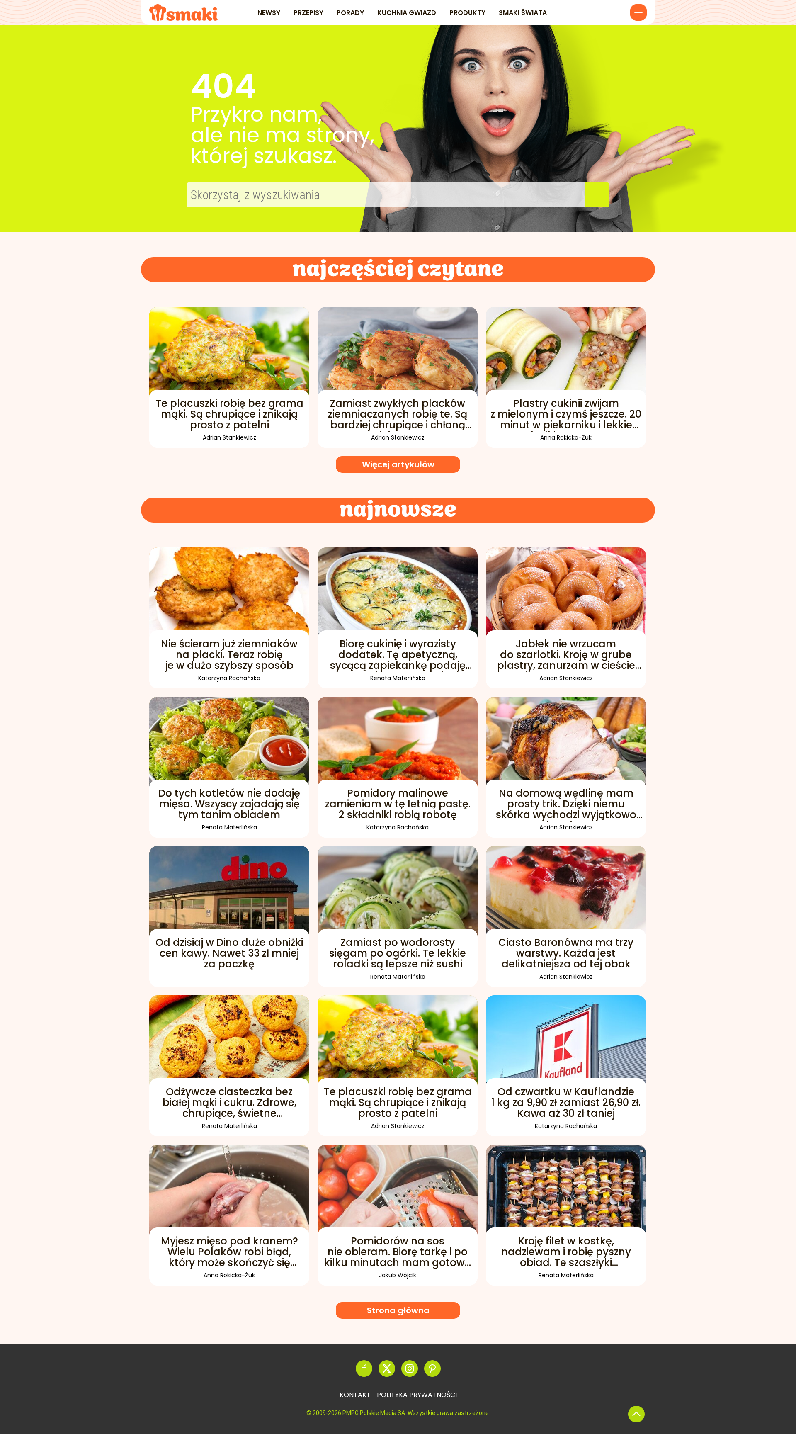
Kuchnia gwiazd (406, 12)
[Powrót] (636, 1414)
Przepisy (308, 12)
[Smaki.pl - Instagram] (409, 1368)
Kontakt (355, 1395)
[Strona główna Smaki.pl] (183, 12)
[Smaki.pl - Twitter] (387, 1368)
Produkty (467, 12)
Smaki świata (523, 12)
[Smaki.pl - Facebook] (364, 1368)
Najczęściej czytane (398, 269)
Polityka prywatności (417, 1395)
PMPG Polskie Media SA (373, 1413)
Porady (350, 12)
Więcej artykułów (398, 464)
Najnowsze (398, 510)
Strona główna (398, 1310)
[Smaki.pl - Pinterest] (432, 1368)
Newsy (268, 12)
